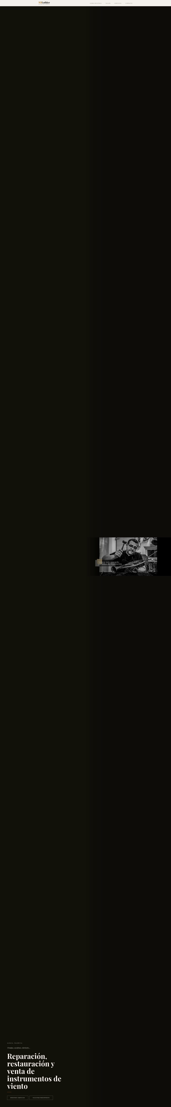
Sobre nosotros (96, 3)
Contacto (129, 3)
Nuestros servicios (17, 1097)
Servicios (117, 3)
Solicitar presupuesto (41, 1097)
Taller (108, 3)
